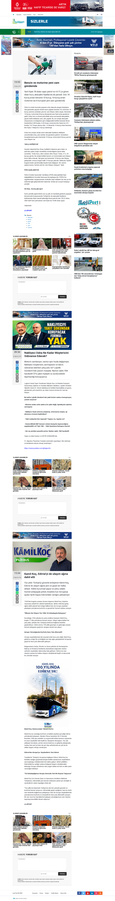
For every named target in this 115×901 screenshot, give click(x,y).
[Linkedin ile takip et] (92, 893)
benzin (29, 219)
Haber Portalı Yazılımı (21, 898)
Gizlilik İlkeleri (54, 893)
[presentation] (19, 32)
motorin (30, 227)
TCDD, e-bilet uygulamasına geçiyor (44, 32)
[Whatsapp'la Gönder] (17, 101)
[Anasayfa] (13, 14)
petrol (29, 221)
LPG (29, 223)
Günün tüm (96, 32)
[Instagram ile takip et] (96, 893)
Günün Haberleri (27, 14)
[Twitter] (17, 95)
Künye (41, 893)
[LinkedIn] (17, 98)
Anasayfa (35, 893)
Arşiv (34, 14)
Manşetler (19, 14)
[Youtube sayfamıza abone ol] (88, 893)
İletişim (47, 893)
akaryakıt (30, 217)
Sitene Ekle (40, 14)
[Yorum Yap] (17, 110)
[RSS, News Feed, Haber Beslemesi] (100, 893)
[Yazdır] (17, 107)
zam (29, 225)
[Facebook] (17, 92)
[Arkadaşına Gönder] (17, 104)
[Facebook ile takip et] (79, 893)
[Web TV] (97, 14)
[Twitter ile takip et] (83, 893)
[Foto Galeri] (101, 14)
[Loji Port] (18, 21)
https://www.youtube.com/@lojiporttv (37, 448)
